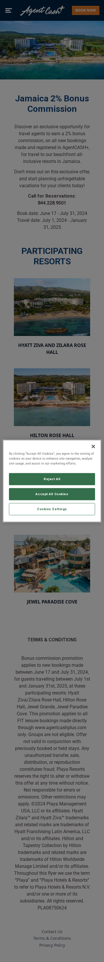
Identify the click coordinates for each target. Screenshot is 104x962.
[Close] (93, 446)
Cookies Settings (52, 509)
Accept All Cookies (52, 494)
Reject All (52, 479)
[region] (52, 481)
